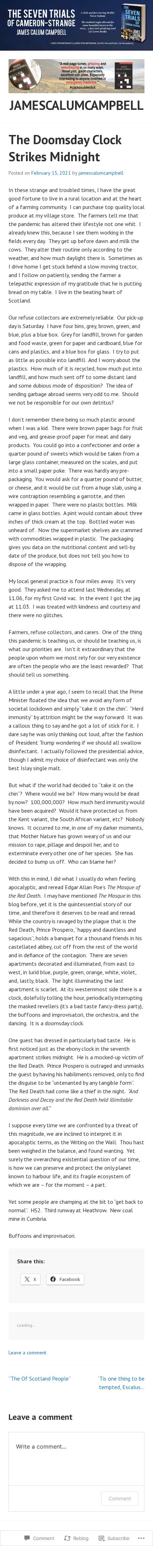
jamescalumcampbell (77, 105)
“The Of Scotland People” (40, 1378)
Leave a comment (27, 1352)
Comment (120, 1498)
